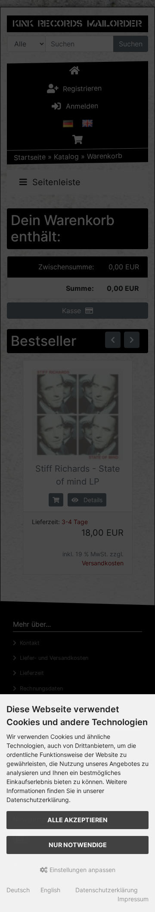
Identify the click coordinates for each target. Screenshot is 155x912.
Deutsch (18, 890)
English (50, 890)
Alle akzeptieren (77, 820)
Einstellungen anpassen (81, 869)
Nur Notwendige (78, 844)
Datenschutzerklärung (106, 890)
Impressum (133, 899)
